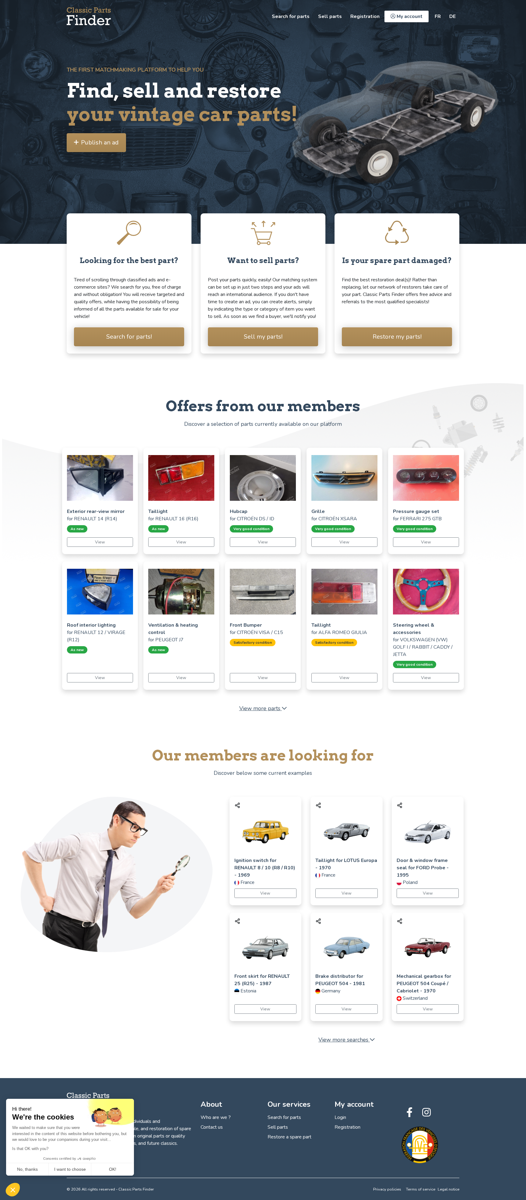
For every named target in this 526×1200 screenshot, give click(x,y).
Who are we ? (216, 1117)
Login (340, 1117)
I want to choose (70, 1169)
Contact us (212, 1127)
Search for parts (291, 16)
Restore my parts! (397, 337)
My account (409, 16)
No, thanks (27, 1169)
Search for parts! (129, 337)
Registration (365, 16)
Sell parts (330, 16)
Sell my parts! (263, 337)
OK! (112, 1169)
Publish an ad (100, 142)
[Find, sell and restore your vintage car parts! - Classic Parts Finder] (89, 16)
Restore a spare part (289, 1137)
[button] (12, 1189)
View (100, 542)
